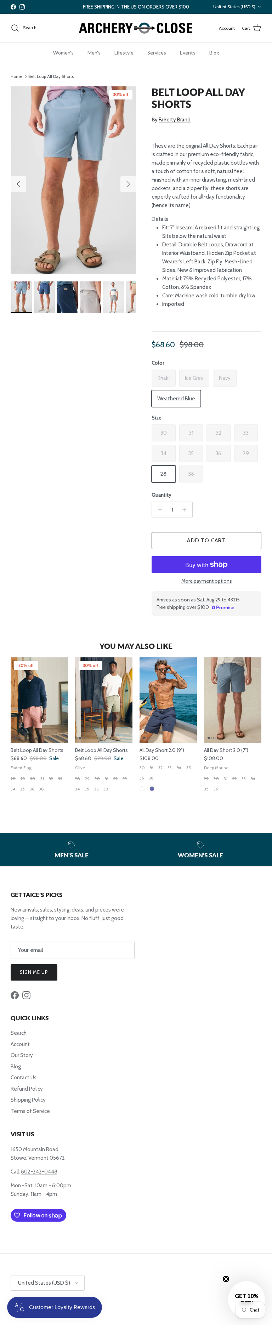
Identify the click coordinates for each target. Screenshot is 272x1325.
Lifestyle (124, 53)
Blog (214, 53)
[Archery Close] (136, 28)
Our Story (22, 1055)
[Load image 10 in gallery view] (73, 180)
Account (20, 1044)
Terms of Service (30, 1111)
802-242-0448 (39, 1172)
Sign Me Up (34, 972)
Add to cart (206, 540)
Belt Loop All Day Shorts (51, 76)
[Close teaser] (226, 1279)
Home (16, 76)
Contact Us (23, 1077)
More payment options (206, 581)
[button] (246, 1299)
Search (19, 1033)
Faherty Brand (175, 119)
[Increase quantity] (186, 510)
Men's (94, 53)
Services (156, 53)
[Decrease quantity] (158, 510)
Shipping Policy (28, 1100)
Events (188, 53)
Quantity (161, 495)
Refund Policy (27, 1089)
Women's (63, 53)
